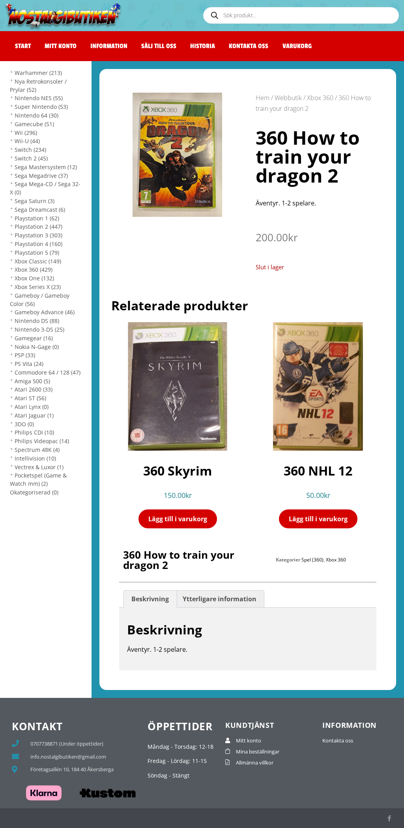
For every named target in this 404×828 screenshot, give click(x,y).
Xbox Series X (38, 287)
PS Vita (29, 363)
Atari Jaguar (34, 415)
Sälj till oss (158, 46)
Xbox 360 (33, 269)
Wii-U (27, 141)
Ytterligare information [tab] (219, 599)
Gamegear (34, 338)
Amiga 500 (32, 381)
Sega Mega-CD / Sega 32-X (45, 188)
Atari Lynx (32, 406)
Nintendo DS (37, 320)
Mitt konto (61, 46)
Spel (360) (312, 559)
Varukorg (297, 46)
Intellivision (35, 458)
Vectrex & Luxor (39, 467)
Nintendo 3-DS (39, 329)
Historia (202, 46)
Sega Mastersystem (46, 167)
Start (23, 46)
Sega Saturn (34, 201)
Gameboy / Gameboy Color (39, 300)
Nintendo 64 (36, 115)
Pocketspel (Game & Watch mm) (38, 479)
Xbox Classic (38, 261)
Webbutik (288, 97)
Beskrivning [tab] (150, 599)
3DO (24, 424)
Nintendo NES (39, 98)
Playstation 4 (38, 244)
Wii (26, 132)
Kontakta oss (248, 46)
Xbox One (34, 278)
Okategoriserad (34, 492)
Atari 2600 (33, 389)
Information (108, 46)
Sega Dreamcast (40, 209)
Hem (262, 97)
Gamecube (34, 124)
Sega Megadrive (41, 175)
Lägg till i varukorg (177, 519)
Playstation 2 (38, 226)
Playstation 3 (38, 235)
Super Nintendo (41, 106)
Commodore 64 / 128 (47, 372)
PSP (25, 355)
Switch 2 (31, 158)
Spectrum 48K (37, 449)
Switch (30, 149)
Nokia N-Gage (37, 347)
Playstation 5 (37, 252)
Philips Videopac (42, 441)
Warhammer (38, 72)
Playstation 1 (37, 218)
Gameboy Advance (45, 312)
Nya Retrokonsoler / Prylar (38, 85)
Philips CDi (34, 432)
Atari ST (30, 398)
